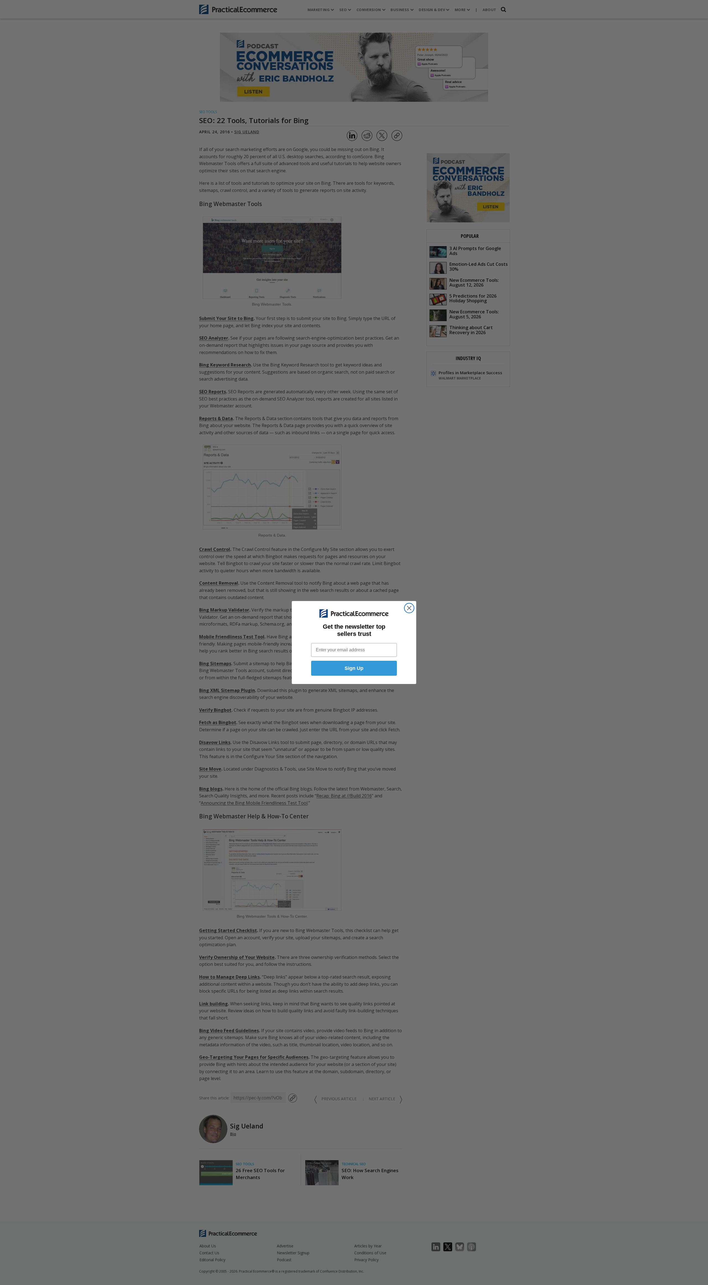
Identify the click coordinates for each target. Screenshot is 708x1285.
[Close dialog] (409, 608)
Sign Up (354, 668)
